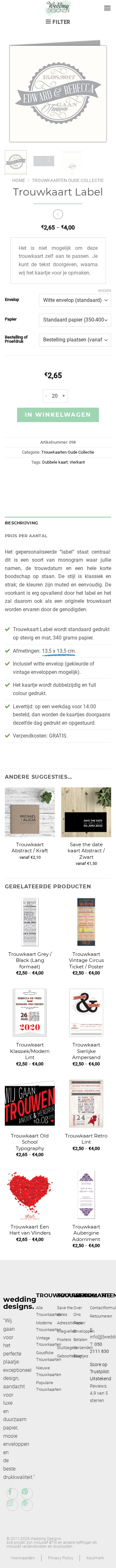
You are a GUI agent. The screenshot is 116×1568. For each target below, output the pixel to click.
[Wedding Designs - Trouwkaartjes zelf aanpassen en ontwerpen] (58, 8)
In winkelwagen (58, 414)
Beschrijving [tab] (21, 523)
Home (18, 180)
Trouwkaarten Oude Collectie (68, 180)
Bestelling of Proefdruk (16, 339)
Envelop (12, 299)
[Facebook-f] (12, 1494)
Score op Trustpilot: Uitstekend (100, 1372)
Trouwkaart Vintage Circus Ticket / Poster (86, 960)
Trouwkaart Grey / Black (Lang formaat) (30, 960)
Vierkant (77, 462)
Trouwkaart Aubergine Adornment (86, 1233)
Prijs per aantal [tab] (26, 535)
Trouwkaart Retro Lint (86, 1139)
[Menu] (107, 8)
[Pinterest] (27, 1494)
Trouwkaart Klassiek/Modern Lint (30, 1051)
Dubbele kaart (55, 462)
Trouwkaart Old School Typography (30, 1142)
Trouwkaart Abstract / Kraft (30, 847)
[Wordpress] (27, 1505)
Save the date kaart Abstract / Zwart (86, 850)
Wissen (104, 291)
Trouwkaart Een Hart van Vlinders (30, 1230)
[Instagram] (12, 1505)
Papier (11, 319)
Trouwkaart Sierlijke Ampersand (86, 1051)
